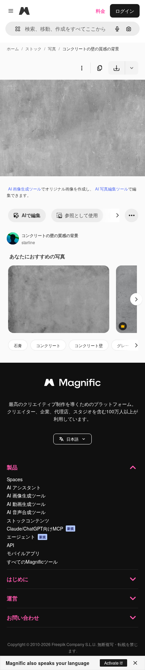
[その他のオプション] (81, 68)
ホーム (13, 48)
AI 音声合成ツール (26, 512)
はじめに (17, 579)
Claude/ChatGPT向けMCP (40, 528)
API (10, 545)
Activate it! (113, 663)
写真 (52, 48)
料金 (100, 10)
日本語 (72, 439)
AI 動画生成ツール (26, 503)
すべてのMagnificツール (32, 561)
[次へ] (117, 215)
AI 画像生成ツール (24, 188)
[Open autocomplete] (15, 28)
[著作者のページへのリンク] (13, 239)
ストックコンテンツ (28, 520)
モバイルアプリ (23, 553)
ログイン (124, 10)
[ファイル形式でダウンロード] (131, 68)
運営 (12, 598)
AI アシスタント (24, 487)
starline (28, 242)
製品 (12, 467)
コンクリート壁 (89, 345)
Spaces (15, 479)
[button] (72, 439)
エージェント (26, 536)
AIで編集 (31, 215)
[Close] (135, 663)
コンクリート (48, 345)
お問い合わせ (23, 617)
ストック (33, 48)
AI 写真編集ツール (111, 188)
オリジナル (46, 90)
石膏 (18, 345)
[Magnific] (72, 384)
